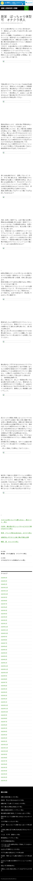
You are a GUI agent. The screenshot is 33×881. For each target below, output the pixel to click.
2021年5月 (4, 767)
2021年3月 (4, 774)
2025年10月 (4, 594)
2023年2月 (4, 699)
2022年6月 (4, 725)
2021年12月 (4, 744)
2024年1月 (4, 663)
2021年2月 (4, 777)
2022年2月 (4, 738)
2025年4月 (4, 613)
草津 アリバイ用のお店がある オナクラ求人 (16, 533)
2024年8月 (4, 640)
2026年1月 (4, 584)
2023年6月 (4, 685)
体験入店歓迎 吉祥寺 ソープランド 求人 (12, 810)
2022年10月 (4, 712)
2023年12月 (4, 666)
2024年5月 (4, 649)
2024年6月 (4, 646)
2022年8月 (4, 718)
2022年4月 (4, 731)
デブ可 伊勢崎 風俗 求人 (8, 841)
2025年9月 (4, 597)
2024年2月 (4, 659)
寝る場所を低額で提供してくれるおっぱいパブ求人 (15, 813)
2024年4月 (4, 653)
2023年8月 (4, 679)
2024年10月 (4, 633)
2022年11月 (4, 708)
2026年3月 (4, 577)
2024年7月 (4, 643)
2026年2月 (4, 581)
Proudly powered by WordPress (8, 878)
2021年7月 (4, 761)
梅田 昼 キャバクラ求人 (10, 541)
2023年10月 (4, 672)
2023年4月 (4, 692)
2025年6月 (4, 607)
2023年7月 (4, 682)
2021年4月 (4, 770)
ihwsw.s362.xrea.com (16, 23)
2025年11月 (4, 591)
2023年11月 (4, 669)
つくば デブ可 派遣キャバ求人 (10, 834)
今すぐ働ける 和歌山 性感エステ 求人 (11, 806)
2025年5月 (4, 610)
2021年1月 (4, 780)
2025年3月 (4, 617)
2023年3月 (4, 695)
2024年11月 (4, 630)
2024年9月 (4, 636)
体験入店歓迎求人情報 (9, 8)
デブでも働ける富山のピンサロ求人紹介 (12, 852)
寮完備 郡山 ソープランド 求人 (9, 838)
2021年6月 (4, 764)
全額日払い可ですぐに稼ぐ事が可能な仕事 (15, 537)
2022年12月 (4, 705)
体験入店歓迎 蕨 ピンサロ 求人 (9, 797)
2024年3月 (4, 656)
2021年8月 (4, 757)
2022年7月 (4, 721)
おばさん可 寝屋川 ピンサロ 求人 (10, 849)
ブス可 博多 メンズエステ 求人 (9, 821)
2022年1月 (4, 741)
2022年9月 (4, 715)
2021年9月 (4, 754)
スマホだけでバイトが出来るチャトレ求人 (13, 559)
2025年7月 (4, 604)
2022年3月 (4, 734)
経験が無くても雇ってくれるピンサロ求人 (13, 803)
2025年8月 (4, 600)
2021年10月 (4, 751)
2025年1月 (4, 623)
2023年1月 (4, 702)
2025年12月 (4, 587)
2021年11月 (4, 748)
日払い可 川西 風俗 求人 (8, 865)
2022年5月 (4, 728)
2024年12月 (4, 627)
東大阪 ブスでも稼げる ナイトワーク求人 (14, 552)
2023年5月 (4, 689)
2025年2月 (4, 620)
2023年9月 (4, 676)
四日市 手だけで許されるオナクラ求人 (12, 800)
